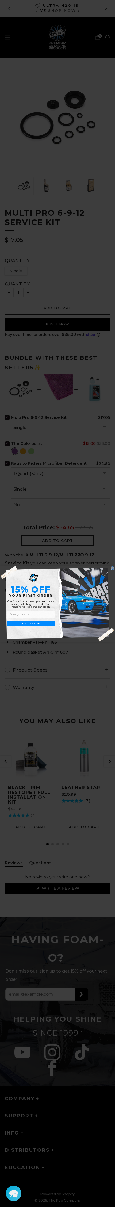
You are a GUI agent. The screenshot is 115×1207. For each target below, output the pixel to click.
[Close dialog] (112, 567)
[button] (13, 1193)
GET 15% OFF (31, 623)
